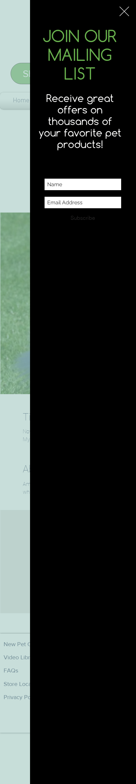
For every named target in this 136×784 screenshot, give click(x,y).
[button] (124, 11)
